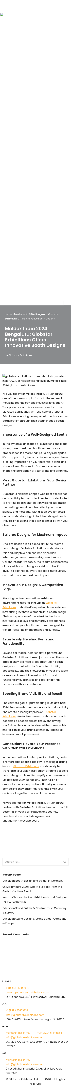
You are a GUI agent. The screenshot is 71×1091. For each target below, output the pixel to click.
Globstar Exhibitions (20, 355)
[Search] (65, 862)
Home (8, 314)
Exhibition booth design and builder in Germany (32, 881)
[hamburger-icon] (67, 303)
